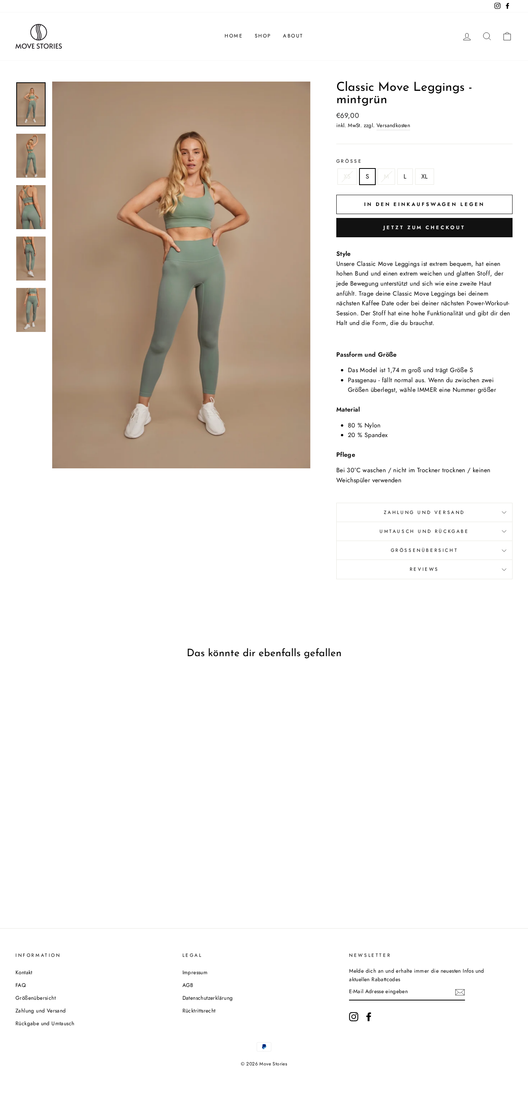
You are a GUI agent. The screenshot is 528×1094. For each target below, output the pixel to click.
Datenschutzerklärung (207, 998)
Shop (263, 35)
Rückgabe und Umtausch (44, 1023)
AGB (188, 985)
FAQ (20, 985)
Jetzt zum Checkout (424, 227)
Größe (349, 161)
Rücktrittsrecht (199, 1010)
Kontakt (23, 972)
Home (234, 35)
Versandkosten (393, 125)
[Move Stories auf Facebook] (368, 1016)
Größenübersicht (424, 550)
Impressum (195, 972)
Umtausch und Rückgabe (424, 531)
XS (347, 176)
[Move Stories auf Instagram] (353, 1016)
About (293, 35)
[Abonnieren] (460, 992)
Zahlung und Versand (424, 512)
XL (424, 176)
